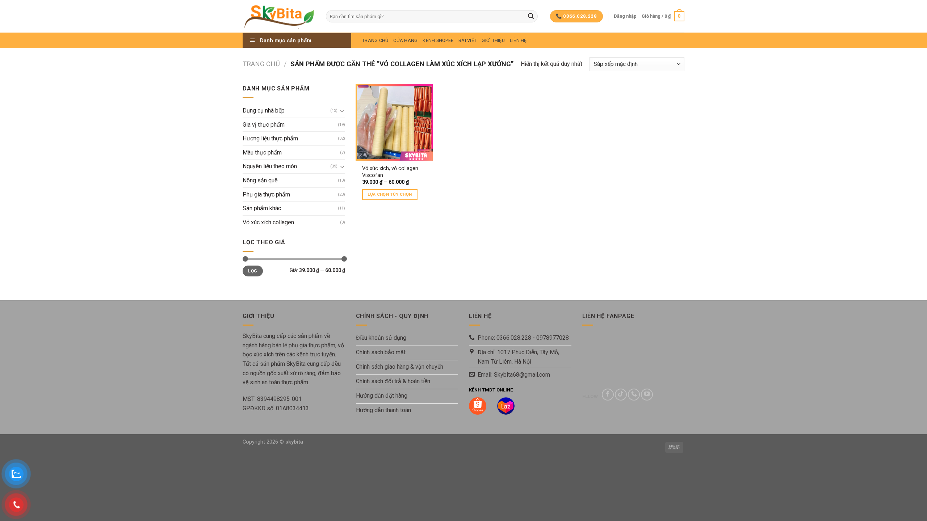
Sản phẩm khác (262, 208)
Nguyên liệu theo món (270, 166)
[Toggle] (342, 110)
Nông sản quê (260, 180)
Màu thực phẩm (262, 152)
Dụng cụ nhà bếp (264, 110)
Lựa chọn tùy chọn (390, 194)
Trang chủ (261, 64)
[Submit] (531, 16)
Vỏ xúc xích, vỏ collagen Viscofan (390, 171)
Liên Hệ (518, 40)
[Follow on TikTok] (621, 395)
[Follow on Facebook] (608, 395)
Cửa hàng (405, 40)
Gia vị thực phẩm (264, 124)
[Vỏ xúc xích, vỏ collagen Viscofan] (394, 122)
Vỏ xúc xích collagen (268, 222)
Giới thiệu (493, 40)
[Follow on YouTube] (647, 395)
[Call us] (634, 395)
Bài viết (467, 40)
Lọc (252, 271)
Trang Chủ (375, 40)
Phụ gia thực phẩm (266, 194)
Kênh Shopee (438, 40)
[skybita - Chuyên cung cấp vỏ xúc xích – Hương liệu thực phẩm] (279, 16)
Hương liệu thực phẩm (270, 138)
